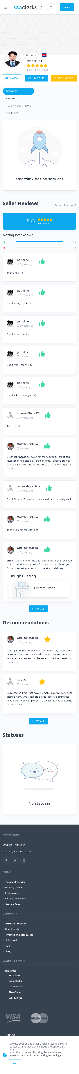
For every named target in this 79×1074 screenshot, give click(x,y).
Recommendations (18, 105)
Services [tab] (11, 91)
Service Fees (12, 904)
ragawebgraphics (28, 486)
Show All (38, 608)
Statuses (12, 112)
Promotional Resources (19, 934)
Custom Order (63, 78)
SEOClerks (15, 975)
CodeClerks (15, 980)
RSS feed (11, 940)
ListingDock (15, 986)
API (7, 945)
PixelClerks (15, 992)
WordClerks (15, 997)
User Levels (12, 929)
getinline (23, 259)
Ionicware (11, 970)
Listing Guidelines (15, 898)
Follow (13, 77)
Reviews (11, 98)
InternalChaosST (28, 413)
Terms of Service (15, 881)
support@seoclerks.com (17, 851)
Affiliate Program (15, 923)
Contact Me (36, 78)
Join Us (10, 1034)
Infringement (13, 892)
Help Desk (19, 844)
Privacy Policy (13, 887)
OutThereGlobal (28, 444)
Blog (8, 951)
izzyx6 (21, 680)
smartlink (34, 61)
